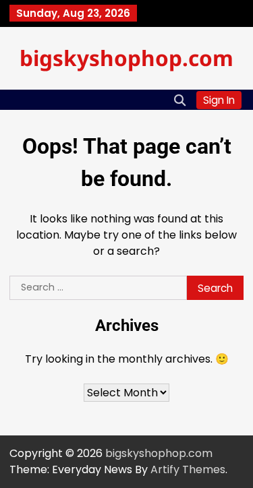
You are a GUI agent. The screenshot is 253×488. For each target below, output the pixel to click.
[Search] (179, 100)
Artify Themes (187, 469)
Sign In (219, 100)
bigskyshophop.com (126, 57)
